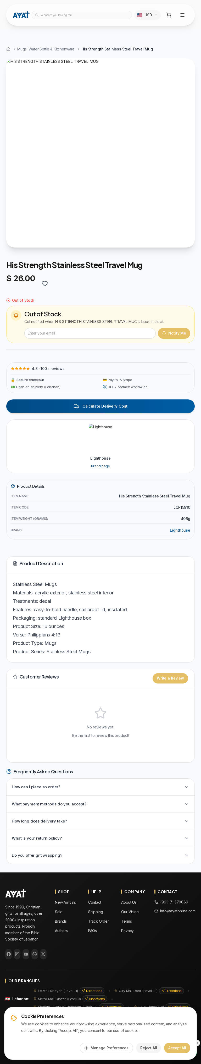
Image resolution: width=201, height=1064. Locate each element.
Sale (58, 911)
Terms (126, 921)
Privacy (127, 930)
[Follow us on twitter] (43, 954)
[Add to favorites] (45, 283)
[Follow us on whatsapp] (34, 954)
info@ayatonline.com (178, 911)
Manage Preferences (110, 1048)
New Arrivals (65, 902)
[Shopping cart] (169, 15)
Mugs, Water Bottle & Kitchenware (46, 49)
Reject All (148, 1048)
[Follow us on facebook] (8, 954)
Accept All (177, 1048)
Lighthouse (180, 530)
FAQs (92, 930)
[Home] (8, 49)
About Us (129, 902)
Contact (94, 902)
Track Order (98, 921)
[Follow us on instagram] (17, 954)
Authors (61, 930)
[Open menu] (182, 15)
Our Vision (130, 911)
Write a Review (170, 678)
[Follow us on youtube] (26, 954)
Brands (61, 921)
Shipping (95, 911)
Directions (94, 991)
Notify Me (177, 333)
